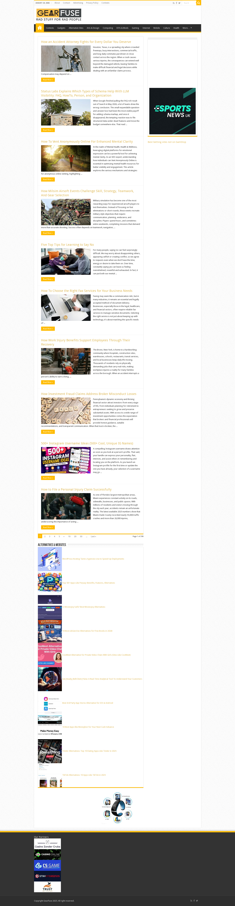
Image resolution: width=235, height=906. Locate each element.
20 (75, 536)
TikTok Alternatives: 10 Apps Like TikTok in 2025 (84, 775)
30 (81, 536)
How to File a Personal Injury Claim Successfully (76, 489)
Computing (108, 28)
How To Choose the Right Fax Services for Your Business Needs (86, 291)
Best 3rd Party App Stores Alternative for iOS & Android (87, 703)
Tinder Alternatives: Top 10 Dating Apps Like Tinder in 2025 (89, 751)
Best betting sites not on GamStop (167, 142)
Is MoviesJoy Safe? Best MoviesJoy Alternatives (83, 607)
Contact (66, 3)
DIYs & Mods (122, 28)
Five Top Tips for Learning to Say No (67, 245)
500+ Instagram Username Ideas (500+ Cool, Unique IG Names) (87, 443)
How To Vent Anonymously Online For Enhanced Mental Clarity (87, 141)
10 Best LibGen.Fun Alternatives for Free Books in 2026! (87, 631)
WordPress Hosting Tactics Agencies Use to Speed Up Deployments (93, 559)
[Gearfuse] (58, 14)
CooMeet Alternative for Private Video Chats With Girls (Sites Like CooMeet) (96, 655)
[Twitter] (179, 3)
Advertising (78, 3)
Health (176, 28)
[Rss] (173, 3)
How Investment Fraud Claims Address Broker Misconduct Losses (88, 394)
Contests (105, 3)
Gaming (135, 28)
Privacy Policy (92, 3)
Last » (93, 536)
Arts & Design (93, 28)
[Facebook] (176, 3)
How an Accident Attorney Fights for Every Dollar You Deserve (86, 42)
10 (69, 536)
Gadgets (61, 28)
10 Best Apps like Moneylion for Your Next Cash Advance (88, 727)
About (57, 3)
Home (40, 27)
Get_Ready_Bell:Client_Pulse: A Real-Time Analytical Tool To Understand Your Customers (102, 679)
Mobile (156, 28)
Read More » (48, 80)
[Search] (198, 2)
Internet (146, 28)
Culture (166, 28)
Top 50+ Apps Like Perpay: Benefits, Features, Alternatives (88, 583)
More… (186, 28)
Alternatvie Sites (76, 28)
